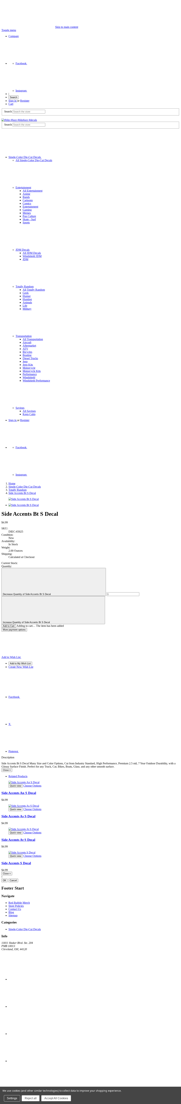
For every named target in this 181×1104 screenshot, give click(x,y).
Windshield (29, 377)
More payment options (14, 629)
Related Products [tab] (17, 776)
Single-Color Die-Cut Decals (25, 157)
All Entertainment (32, 190)
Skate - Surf (29, 219)
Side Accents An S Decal (18, 793)
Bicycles (27, 351)
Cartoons (28, 200)
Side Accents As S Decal (18, 816)
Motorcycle (29, 367)
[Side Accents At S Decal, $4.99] (90, 829)
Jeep (25, 361)
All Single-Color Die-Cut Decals (34, 160)
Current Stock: (9, 563)
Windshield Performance (36, 380)
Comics (27, 203)
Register (24, 100)
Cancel (13, 880)
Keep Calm (29, 414)
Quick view (15, 786)
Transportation (24, 336)
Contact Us (14, 909)
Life (25, 305)
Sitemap (12, 915)
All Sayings (29, 410)
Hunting (27, 299)
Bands (26, 197)
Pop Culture (29, 216)
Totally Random (25, 286)
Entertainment (23, 187)
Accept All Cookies (56, 1098)
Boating (27, 355)
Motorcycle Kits (32, 371)
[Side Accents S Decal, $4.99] (90, 852)
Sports (26, 222)
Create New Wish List (20, 666)
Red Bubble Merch (19, 902)
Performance (30, 374)
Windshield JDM (32, 256)
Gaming (27, 209)
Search (13, 97)
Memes (27, 212)
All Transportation (33, 339)
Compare (13, 36)
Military (27, 308)
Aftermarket (29, 345)
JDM (25, 259)
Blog (11, 912)
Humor (27, 296)
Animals (27, 302)
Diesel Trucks (30, 358)
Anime (26, 193)
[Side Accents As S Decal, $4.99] (90, 805)
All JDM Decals (32, 252)
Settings (12, 1098)
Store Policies (16, 905)
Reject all (31, 1098)
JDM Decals (23, 249)
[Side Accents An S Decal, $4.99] (90, 782)
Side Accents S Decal (16, 863)
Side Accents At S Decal (18, 840)
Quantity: (6, 566)
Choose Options (32, 785)
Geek (26, 292)
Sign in (12, 100)
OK (4, 880)
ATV (25, 348)
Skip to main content (66, 26)
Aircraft (27, 342)
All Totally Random (34, 289)
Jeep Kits (28, 364)
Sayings (20, 407)
